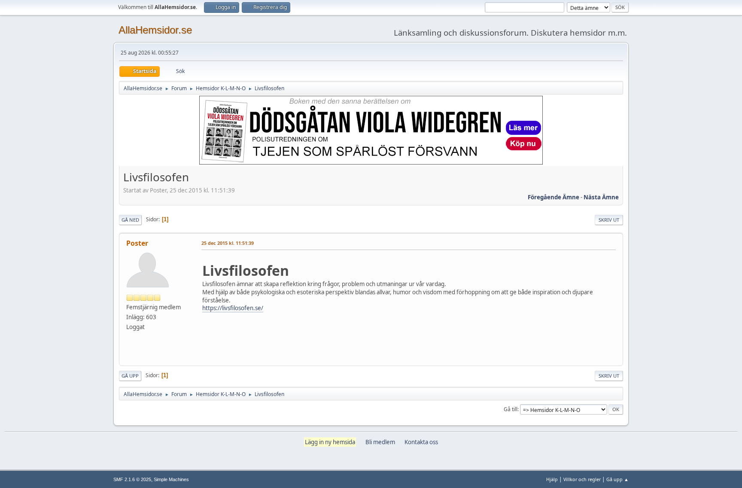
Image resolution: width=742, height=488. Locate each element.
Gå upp (130, 375)
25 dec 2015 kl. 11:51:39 (227, 243)
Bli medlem (380, 442)
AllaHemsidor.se (155, 30)
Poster (137, 243)
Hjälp (552, 479)
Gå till (510, 409)
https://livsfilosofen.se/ (232, 308)
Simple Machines (171, 479)
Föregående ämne (553, 197)
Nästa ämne (601, 197)
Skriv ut (609, 220)
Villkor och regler (582, 479)
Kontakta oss (421, 442)
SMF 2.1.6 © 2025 (132, 479)
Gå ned (130, 220)
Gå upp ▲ (617, 479)
